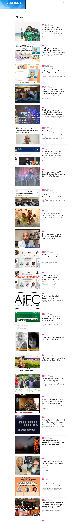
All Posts (16, 11)
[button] (65, 11)
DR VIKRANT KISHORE (12, 3)
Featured (25, 11)
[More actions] (65, 24)
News (21, 11)
